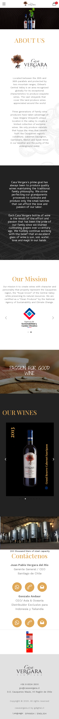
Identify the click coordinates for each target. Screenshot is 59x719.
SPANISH (29, 713)
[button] (54, 4)
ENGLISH (41, 713)
